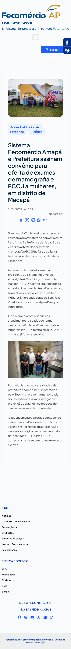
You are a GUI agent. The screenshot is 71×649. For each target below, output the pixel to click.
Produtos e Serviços (13, 538)
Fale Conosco (9, 550)
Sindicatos (8, 532)
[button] (35, 37)
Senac (5, 591)
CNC (4, 568)
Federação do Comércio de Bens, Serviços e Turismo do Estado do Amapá (35, 641)
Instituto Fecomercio (13, 544)
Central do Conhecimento (16, 521)
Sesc (4, 586)
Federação (8, 527)
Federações (8, 574)
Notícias (6, 515)
